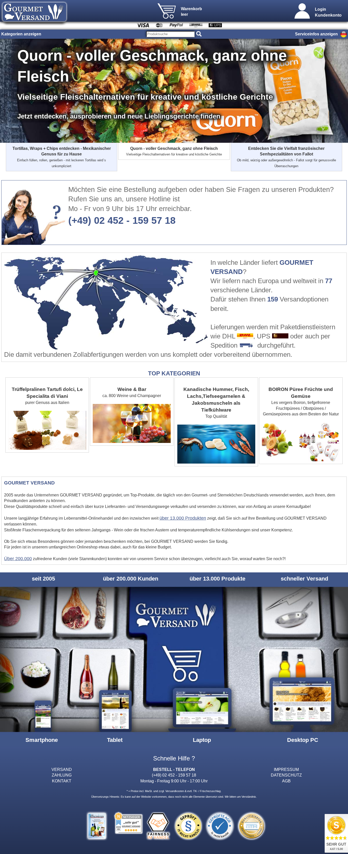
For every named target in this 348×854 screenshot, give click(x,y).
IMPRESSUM (286, 769)
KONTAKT (61, 781)
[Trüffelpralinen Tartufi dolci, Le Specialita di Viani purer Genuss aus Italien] (47, 380)
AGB (286, 781)
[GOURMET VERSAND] (34, 24)
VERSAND (61, 769)
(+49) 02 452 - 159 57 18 (122, 220)
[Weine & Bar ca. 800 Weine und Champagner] (132, 380)
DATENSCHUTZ (286, 775)
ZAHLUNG (62, 775)
